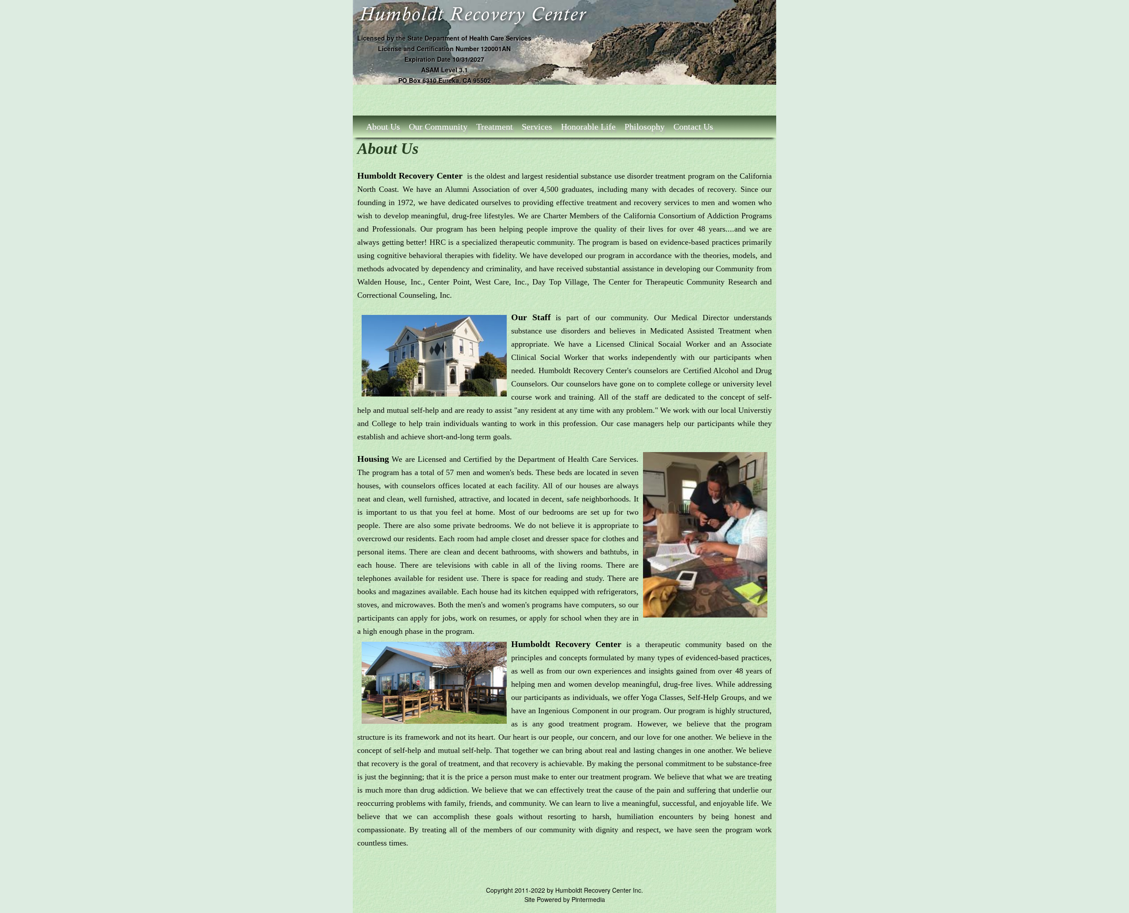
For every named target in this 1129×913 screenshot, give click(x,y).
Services (537, 126)
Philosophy (644, 126)
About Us (383, 126)
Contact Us (693, 126)
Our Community (438, 126)
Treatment (494, 126)
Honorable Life (588, 126)
